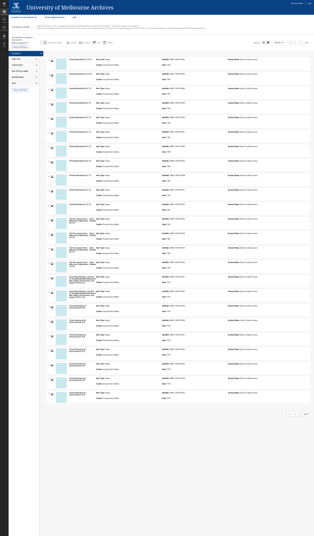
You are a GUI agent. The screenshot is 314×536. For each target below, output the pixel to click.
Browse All (4, 14)
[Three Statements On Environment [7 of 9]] (61, 339)
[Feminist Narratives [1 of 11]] (61, 208)
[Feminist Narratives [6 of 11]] (61, 136)
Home (4, 6)
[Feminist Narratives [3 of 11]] (61, 179)
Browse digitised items (55, 17)
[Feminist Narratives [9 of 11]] (61, 93)
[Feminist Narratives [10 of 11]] (61, 78)
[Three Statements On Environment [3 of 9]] (61, 397)
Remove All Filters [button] (20, 47)
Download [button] (71, 42)
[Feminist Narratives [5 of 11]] (61, 150)
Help (74, 17)
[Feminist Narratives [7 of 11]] (61, 121)
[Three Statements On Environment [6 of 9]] (61, 353)
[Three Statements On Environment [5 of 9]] (61, 368)
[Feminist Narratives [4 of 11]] (61, 165)
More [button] (4, 46)
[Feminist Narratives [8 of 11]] (61, 107)
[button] (85, 42)
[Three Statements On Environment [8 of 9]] (61, 324)
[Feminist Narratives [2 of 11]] (61, 194)
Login (4, 38)
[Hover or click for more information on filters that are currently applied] (27, 43)
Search (4, 22)
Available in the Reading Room (24, 17)
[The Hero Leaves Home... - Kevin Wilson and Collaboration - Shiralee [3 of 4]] (61, 237)
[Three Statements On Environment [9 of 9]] (61, 310)
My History (4, 30)
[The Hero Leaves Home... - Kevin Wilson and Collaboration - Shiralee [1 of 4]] (61, 266)
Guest (301, 3)
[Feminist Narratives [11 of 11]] (61, 64)
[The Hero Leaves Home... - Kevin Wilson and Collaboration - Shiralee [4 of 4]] (61, 223)
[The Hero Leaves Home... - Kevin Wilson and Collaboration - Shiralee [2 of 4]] (61, 252)
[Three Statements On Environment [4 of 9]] (61, 382)
